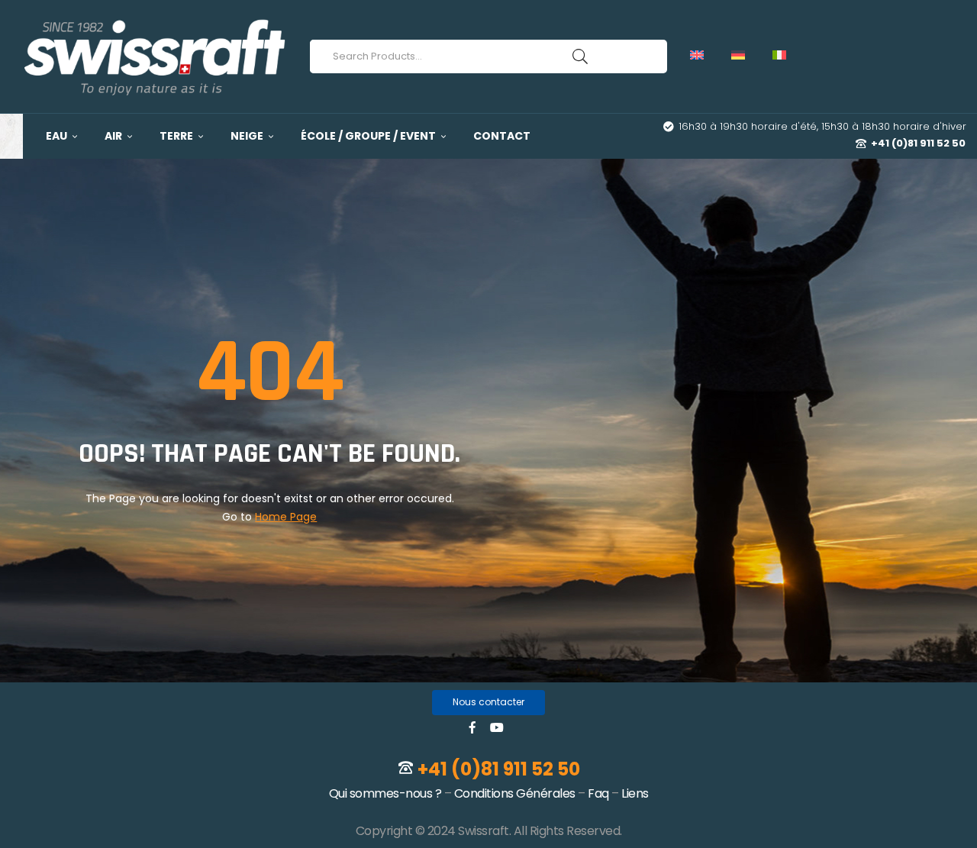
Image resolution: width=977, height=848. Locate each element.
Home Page (286, 516)
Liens (635, 793)
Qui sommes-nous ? (385, 793)
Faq (598, 793)
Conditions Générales (515, 793)
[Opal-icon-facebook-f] (472, 727)
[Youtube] (497, 727)
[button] (488, 702)
